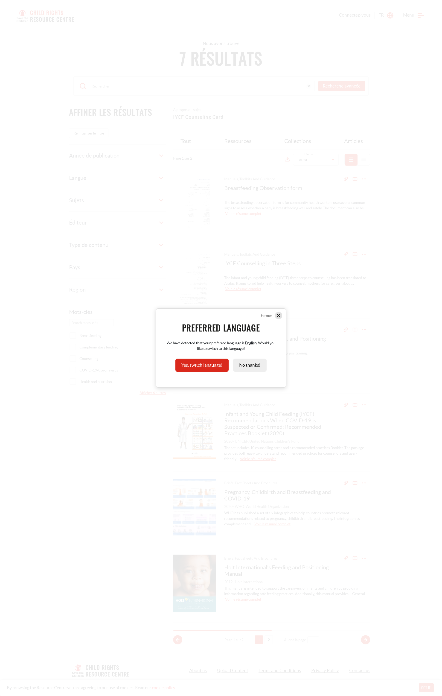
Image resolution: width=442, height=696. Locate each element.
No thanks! (250, 365)
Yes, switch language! (202, 365)
